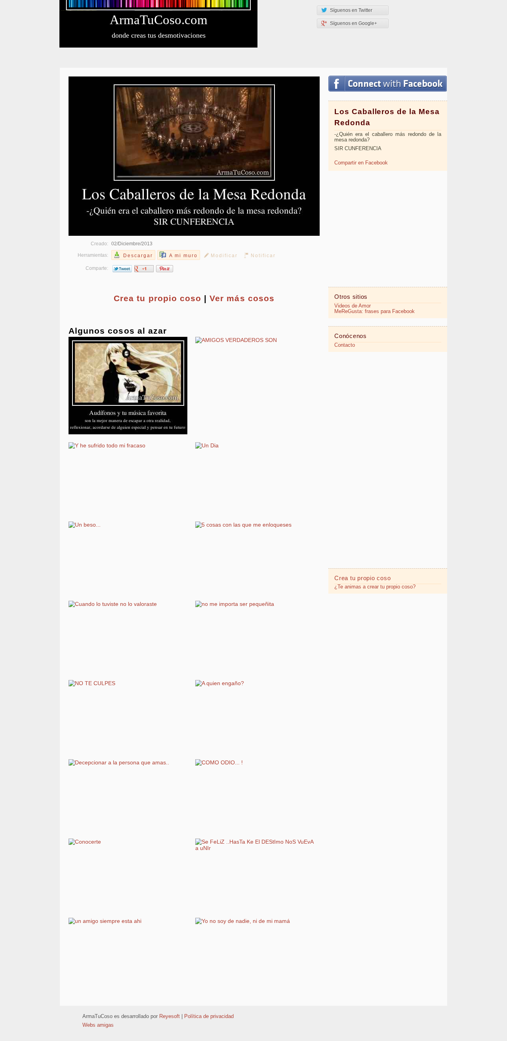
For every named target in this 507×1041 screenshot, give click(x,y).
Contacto (344, 345)
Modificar (224, 255)
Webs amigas (98, 1025)
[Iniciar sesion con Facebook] (387, 84)
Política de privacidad (209, 1016)
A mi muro (183, 255)
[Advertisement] (387, 228)
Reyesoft (169, 1016)
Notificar (263, 255)
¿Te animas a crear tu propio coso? (375, 587)
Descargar (138, 255)
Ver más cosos (242, 298)
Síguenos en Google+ (353, 23)
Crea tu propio (157, 298)
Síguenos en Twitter (351, 10)
